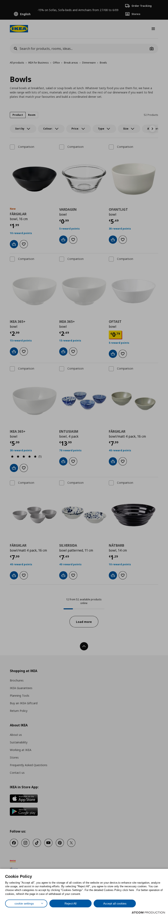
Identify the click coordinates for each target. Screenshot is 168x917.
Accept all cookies (114, 903)
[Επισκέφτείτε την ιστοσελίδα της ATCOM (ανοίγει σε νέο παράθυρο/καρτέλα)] (148, 912)
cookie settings (24, 903)
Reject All (70, 903)
